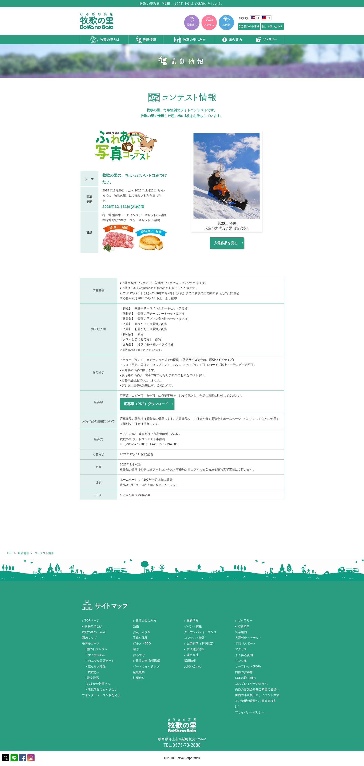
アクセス (241, 649)
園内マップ (89, 637)
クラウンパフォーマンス (200, 632)
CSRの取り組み (245, 677)
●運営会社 (191, 654)
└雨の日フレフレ (95, 649)
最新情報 (23, 553)
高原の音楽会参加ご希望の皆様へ (257, 689)
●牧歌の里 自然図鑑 (146, 660)
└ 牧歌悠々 (91, 672)
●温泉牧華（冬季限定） (200, 643)
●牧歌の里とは (92, 626)
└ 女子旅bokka (93, 654)
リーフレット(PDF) (248, 666)
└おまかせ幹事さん (96, 683)
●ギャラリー (244, 620)
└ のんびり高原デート (98, 660)
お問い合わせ (193, 666)
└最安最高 (90, 677)
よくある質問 (244, 654)
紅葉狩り (139, 677)
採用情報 (190, 660)
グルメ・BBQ (142, 643)
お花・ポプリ (142, 632)
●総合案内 (242, 626)
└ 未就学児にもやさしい (99, 689)
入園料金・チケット (248, 637)
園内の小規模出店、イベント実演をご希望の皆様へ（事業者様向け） (257, 700)
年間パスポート (245, 643)
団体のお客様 (244, 672)
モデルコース (91, 643)
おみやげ (139, 654)
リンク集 (241, 660)
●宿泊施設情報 (194, 649)
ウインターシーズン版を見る (101, 695)
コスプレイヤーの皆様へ (251, 683)
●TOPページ (91, 620)
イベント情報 (193, 626)
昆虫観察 (139, 672)
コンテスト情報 (44, 553)
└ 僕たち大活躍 (94, 666)
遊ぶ (136, 649)
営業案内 (241, 632)
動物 (136, 626)
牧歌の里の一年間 (94, 632)
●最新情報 (191, 620)
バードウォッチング (146, 666)
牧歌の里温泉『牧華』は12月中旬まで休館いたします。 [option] (182, 3)
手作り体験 (140, 637)
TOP (9, 553)
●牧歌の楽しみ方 (144, 620)
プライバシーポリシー (250, 712)
